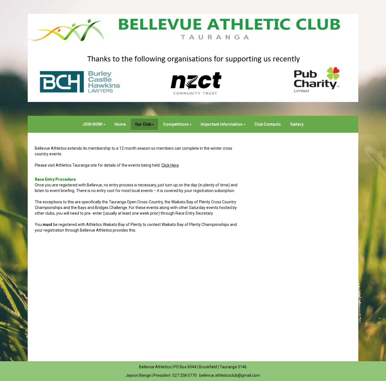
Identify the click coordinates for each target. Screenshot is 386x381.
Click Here (170, 165)
